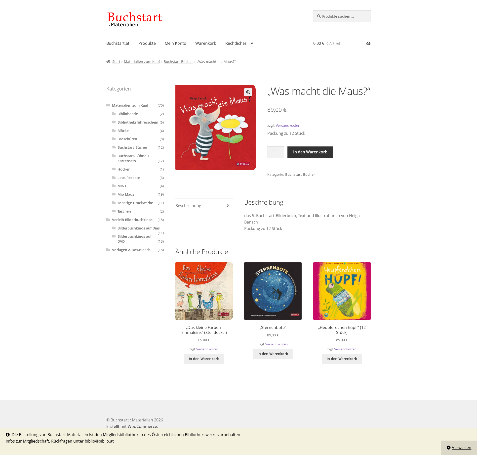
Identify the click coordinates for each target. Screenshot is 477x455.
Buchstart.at (117, 43)
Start (116, 61)
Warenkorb (205, 43)
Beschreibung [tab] (188, 205)
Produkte (147, 43)
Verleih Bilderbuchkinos (132, 219)
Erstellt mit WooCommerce (131, 426)
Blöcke (123, 130)
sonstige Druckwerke (135, 202)
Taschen (124, 211)
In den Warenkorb (310, 152)
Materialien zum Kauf (142, 61)
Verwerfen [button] (461, 447)
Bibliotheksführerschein (138, 122)
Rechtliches (236, 43)
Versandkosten (288, 125)
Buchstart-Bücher (178, 61)
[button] (248, 92)
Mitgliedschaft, (36, 441)
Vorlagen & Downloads (131, 249)
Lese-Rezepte (129, 177)
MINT (122, 185)
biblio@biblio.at (99, 441)
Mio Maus (126, 194)
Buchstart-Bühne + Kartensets (133, 158)
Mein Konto (175, 43)
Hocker (124, 169)
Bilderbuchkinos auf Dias (139, 228)
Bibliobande (128, 113)
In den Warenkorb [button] (204, 358)
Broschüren (127, 138)
